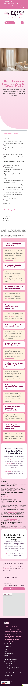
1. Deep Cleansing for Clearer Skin (12, 138)
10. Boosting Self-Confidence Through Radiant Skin (13, 170)
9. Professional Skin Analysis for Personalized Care (11, 166)
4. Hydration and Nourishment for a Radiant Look (14, 148)
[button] (22, 22)
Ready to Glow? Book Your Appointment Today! (13, 199)
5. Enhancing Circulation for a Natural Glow (14, 152)
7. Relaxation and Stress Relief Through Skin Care (14, 157)
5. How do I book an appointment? (13, 192)
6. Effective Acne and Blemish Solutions (13, 154)
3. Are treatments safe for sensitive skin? (14, 187)
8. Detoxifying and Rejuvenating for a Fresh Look (14, 162)
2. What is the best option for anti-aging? (14, 185)
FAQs (5, 178)
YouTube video (6, 568)
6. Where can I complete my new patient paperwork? (13, 195)
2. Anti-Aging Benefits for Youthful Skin (13, 141)
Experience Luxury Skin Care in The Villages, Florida (12, 174)
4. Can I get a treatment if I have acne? (14, 189)
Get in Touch (7, 203)
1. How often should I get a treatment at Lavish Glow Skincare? (13, 181)
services (9, 565)
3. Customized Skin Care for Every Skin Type (13, 144)
